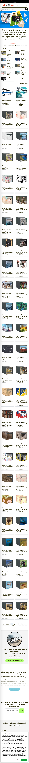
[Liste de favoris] (20, 5)
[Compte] (23, 5)
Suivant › (14, 626)
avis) (14, 43)
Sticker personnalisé (13, 660)
